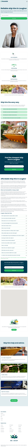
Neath (25, 257)
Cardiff (11, 428)
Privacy (2, 418)
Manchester (20, 425)
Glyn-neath (11, 257)
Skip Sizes (14, 329)
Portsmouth (11, 431)
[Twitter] (17, 440)
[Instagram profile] (13, 440)
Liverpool (2, 426)
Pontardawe (14, 257)
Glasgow (19, 428)
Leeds (10, 426)
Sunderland (2, 431)
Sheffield (19, 426)
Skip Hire (2, 413)
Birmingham (11, 425)
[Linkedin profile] (14, 440)
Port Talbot (6, 258)
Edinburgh (19, 431)
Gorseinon (18, 257)
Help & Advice (14, 400)
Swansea (2, 258)
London (2, 425)
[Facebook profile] (11, 440)
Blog (1, 416)
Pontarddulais (22, 257)
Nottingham (2, 428)
